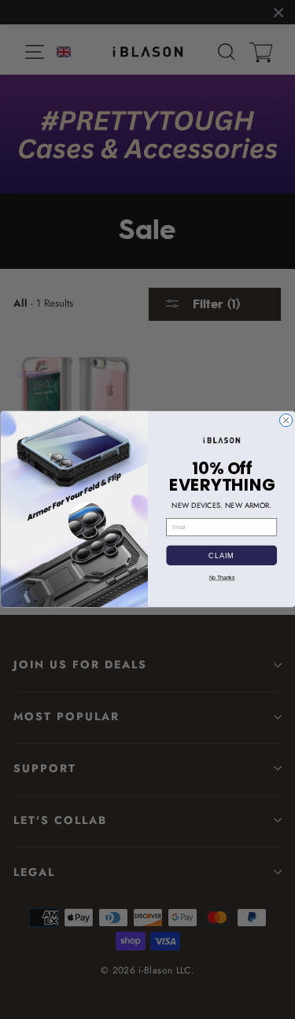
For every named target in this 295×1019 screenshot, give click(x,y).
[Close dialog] (285, 420)
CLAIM (221, 555)
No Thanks (221, 578)
